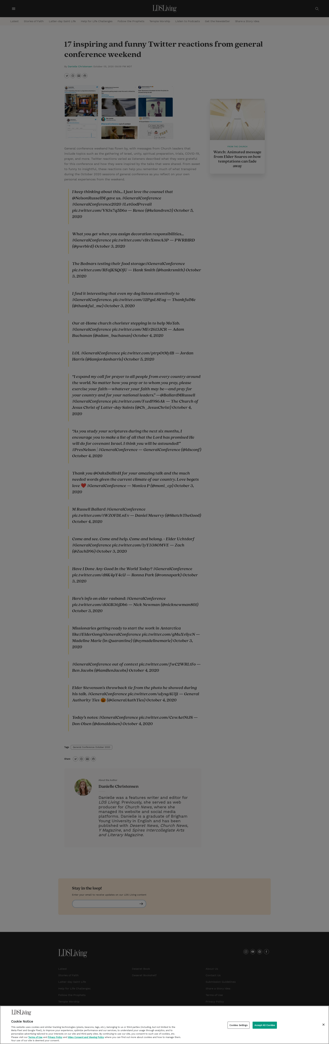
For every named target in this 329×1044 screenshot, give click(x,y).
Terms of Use (35, 1037)
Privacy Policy (55, 1037)
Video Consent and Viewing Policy (86, 1037)
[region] (164, 1025)
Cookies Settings (238, 1025)
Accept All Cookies (264, 1025)
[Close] (323, 1024)
